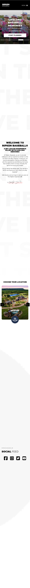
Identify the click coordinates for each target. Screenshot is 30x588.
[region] (15, 27)
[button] (24, 5)
